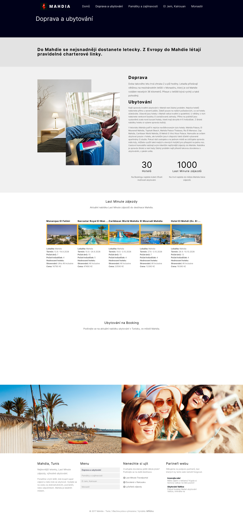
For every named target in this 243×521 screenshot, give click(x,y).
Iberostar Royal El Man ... (93, 221)
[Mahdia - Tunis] (56, 6)
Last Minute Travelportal (137, 477)
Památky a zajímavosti (92, 475)
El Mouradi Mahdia (151, 221)
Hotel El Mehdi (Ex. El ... (186, 221)
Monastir (86, 487)
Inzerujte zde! (174, 478)
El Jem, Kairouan (89, 481)
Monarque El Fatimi (58, 221)
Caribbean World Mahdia (124, 221)
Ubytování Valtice (175, 486)
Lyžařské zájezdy (134, 486)
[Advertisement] (121, 293)
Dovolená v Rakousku (136, 482)
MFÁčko (150, 511)
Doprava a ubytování (91, 470)
